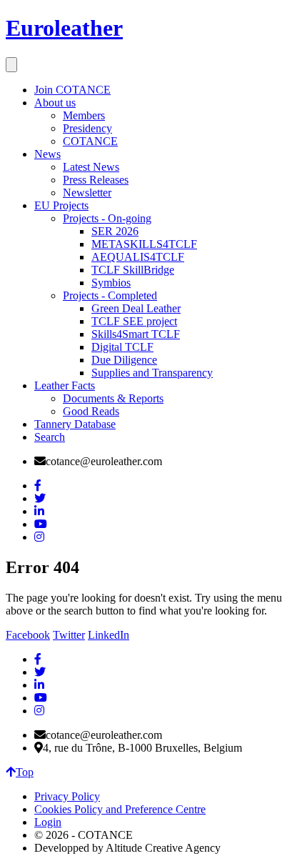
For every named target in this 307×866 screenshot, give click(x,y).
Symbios (111, 283)
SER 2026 (115, 231)
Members (84, 115)
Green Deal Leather (136, 308)
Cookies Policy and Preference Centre (120, 809)
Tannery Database (75, 424)
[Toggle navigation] (11, 64)
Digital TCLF (122, 347)
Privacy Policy (67, 796)
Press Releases (96, 180)
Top (25, 772)
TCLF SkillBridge (132, 270)
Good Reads (91, 411)
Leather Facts (64, 385)
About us (55, 102)
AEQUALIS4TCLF (137, 257)
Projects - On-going (107, 218)
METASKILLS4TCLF (144, 244)
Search (49, 437)
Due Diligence (124, 360)
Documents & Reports (113, 398)
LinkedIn (108, 635)
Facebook (28, 635)
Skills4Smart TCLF (135, 334)
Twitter (69, 635)
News (47, 154)
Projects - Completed (110, 295)
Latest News (91, 167)
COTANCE (90, 141)
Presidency (87, 128)
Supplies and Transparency (152, 373)
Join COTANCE (72, 90)
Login (47, 822)
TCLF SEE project (134, 321)
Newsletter (87, 192)
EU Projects (61, 205)
